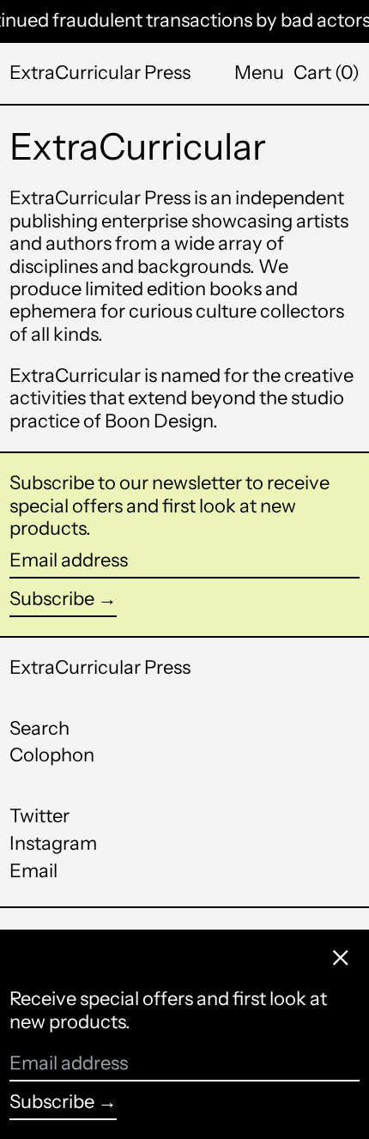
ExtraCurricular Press (100, 72)
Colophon (51, 754)
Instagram (53, 844)
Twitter (39, 816)
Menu (259, 72)
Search (39, 728)
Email (33, 871)
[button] (326, 73)
